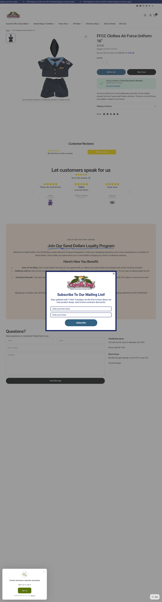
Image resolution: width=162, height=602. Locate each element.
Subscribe (81, 322)
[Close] (114, 273)
